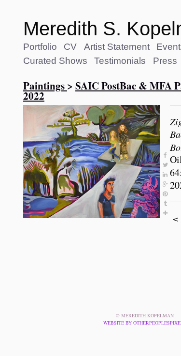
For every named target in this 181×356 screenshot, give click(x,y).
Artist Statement (117, 47)
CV (70, 47)
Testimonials (120, 61)
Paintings (45, 85)
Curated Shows (55, 61)
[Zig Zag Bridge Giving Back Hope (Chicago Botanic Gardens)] (91, 162)
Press (165, 61)
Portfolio (40, 47)
